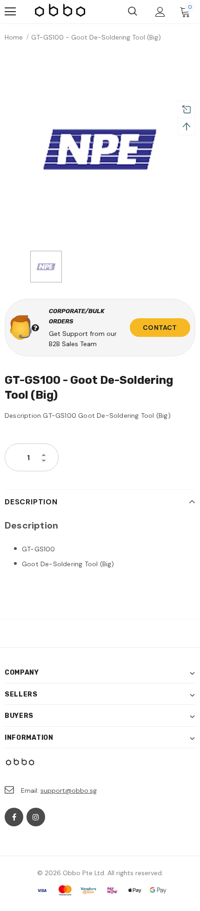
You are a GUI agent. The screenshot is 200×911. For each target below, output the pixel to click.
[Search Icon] (132, 11)
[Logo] (60, 11)
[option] (100, 148)
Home (14, 37)
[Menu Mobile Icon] (10, 11)
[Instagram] (36, 817)
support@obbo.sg (68, 790)
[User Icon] (160, 12)
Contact (160, 327)
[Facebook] (14, 817)
